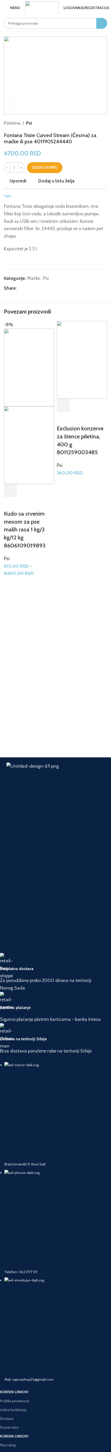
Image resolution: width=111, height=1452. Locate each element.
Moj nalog (7, 1445)
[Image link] (55, 789)
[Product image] (29, 445)
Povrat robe (9, 1427)
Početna (12, 123)
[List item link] (51, 1222)
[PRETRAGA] (101, 23)
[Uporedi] (38, 490)
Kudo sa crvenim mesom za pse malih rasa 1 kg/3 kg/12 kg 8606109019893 (24, 529)
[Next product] (104, 123)
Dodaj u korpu (44, 167)
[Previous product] (94, 123)
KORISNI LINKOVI (14, 1392)
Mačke (33, 278)
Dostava (6, 1418)
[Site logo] (41, 8)
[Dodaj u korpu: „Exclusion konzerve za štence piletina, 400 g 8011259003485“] (63, 405)
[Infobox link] (51, 972)
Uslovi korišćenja (13, 1409)
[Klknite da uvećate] (13, 104)
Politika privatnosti (14, 1401)
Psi (29, 123)
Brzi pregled (24, 490)
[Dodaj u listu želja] (10, 503)
